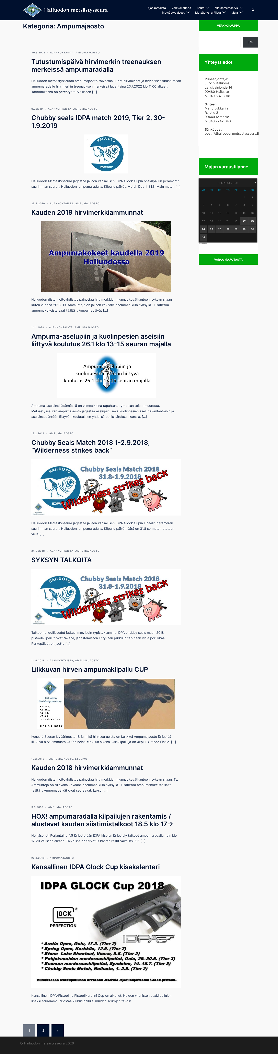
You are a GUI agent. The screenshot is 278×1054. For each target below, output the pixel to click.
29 (244, 229)
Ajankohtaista (157, 8)
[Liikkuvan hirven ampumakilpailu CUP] (106, 703)
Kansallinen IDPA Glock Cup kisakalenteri (95, 867)
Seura (201, 8)
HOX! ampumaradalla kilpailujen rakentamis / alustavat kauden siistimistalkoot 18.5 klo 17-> (102, 820)
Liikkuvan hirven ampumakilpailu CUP (89, 669)
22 (244, 221)
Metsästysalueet (173, 12)
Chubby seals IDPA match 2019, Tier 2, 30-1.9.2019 (98, 121)
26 (219, 229)
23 (252, 221)
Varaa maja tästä (228, 259)
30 (252, 229)
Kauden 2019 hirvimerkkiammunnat (87, 212)
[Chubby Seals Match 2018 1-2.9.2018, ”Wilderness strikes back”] (106, 487)
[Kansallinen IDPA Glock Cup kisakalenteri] (106, 931)
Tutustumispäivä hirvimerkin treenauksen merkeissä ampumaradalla (96, 65)
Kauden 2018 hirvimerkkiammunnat (87, 768)
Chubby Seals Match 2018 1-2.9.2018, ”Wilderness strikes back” (90, 446)
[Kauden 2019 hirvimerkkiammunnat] (106, 256)
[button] (253, 10)
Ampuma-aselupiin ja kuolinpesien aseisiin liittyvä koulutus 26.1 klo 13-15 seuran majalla (101, 340)
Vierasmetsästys (226, 8)
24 (203, 229)
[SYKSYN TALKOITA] (106, 597)
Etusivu (81, 758)
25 (211, 229)
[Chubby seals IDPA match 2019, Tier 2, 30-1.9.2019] (106, 154)
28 (236, 229)
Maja (234, 12)
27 (228, 229)
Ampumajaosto (88, 52)
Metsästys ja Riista (208, 12)
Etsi (250, 42)
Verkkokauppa (181, 8)
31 (203, 237)
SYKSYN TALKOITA (61, 560)
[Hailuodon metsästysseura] (65, 10)
